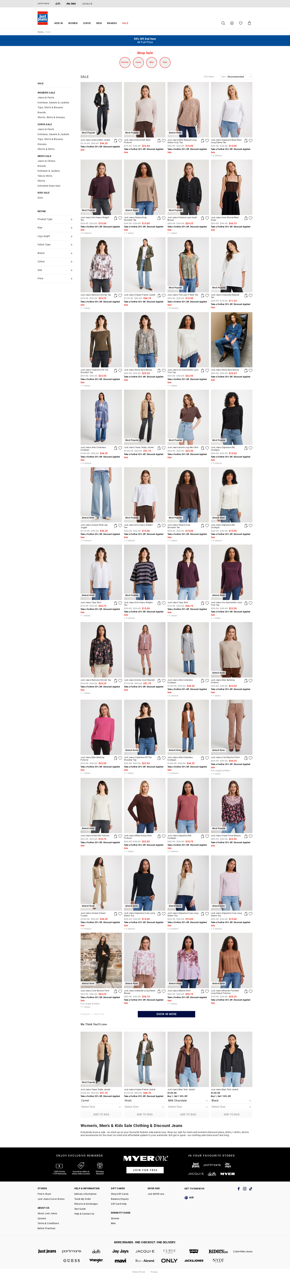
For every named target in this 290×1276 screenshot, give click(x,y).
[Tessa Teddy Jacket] (159, 448)
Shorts (41, 180)
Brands (112, 23)
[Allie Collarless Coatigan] (101, 417)
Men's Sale (44, 156)
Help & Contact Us (84, 1213)
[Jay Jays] (71, 3)
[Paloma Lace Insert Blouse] (202, 218)
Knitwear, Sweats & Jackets (53, 102)
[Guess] (71, 1261)
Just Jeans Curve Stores (51, 1199)
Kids (165, 62)
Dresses (42, 144)
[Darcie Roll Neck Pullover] (159, 140)
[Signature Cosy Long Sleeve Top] (159, 914)
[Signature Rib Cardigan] (246, 448)
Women (73, 23)
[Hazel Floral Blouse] (246, 836)
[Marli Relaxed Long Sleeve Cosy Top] (202, 140)
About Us (43, 1208)
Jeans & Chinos (46, 161)
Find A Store (44, 1194)
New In (58, 23)
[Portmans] (43, 3)
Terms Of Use (138, 1272)
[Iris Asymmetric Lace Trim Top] (188, 339)
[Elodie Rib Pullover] (115, 836)
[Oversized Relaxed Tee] (246, 295)
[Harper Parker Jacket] (144, 264)
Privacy (154, 1272)
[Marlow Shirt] (202, 991)
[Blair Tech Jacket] (188, 1059)
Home (40, 32)
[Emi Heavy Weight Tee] (115, 218)
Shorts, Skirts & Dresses (51, 117)
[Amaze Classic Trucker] (115, 914)
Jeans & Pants (46, 97)
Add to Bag (101, 1114)
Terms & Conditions (48, 1223)
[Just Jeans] (47, 1251)
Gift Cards (118, 1188)
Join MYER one (156, 1194)
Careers (42, 1218)
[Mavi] (120, 1261)
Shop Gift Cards (119, 1194)
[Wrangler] (96, 1261)
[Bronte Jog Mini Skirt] (202, 448)
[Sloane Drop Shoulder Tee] (159, 218)
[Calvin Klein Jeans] (242, 1251)
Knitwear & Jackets (49, 171)
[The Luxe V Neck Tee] (202, 295)
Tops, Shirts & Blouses (50, 107)
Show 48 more (166, 1014)
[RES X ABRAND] (145, 1261)
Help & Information (87, 1188)
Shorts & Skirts (46, 149)
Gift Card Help (119, 1203)
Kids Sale (44, 192)
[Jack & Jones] (194, 1261)
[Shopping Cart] (249, 23)
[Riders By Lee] (218, 1251)
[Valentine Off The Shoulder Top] (101, 339)
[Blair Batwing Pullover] (246, 681)
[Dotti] (96, 1251)
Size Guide (80, 1209)
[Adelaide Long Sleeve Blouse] (159, 991)
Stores (42, 1188)
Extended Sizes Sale (49, 185)
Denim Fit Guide (120, 1212)
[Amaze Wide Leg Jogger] (115, 525)
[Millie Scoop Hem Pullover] (144, 805)
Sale (125, 23)
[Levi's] (194, 1251)
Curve (87, 23)
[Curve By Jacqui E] (169, 1251)
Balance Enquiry (120, 1199)
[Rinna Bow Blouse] (144, 339)
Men (99, 23)
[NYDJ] (218, 1261)
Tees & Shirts (45, 176)
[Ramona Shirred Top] (101, 264)
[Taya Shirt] (115, 603)
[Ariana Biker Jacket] (115, 140)
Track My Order (82, 1199)
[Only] (169, 1261)
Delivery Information (85, 1194)
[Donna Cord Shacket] (144, 649)
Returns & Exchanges (86, 1203)
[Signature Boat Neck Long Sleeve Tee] (231, 109)
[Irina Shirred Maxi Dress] (231, 187)
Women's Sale (46, 92)
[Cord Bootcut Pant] (246, 758)
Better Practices (46, 1228)
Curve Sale (45, 124)
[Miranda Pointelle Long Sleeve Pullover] (246, 991)
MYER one (154, 1188)
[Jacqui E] (87, 3)
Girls (40, 197)
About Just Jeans (47, 1213)
